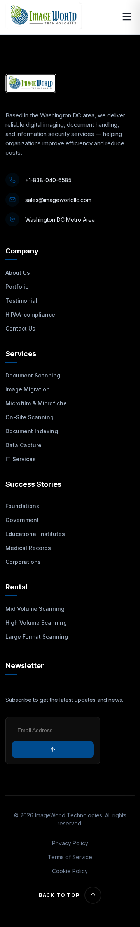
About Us (17, 272)
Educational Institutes (35, 534)
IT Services (20, 459)
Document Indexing (31, 431)
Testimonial (21, 300)
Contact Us (20, 328)
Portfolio (17, 286)
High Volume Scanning (36, 622)
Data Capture (23, 445)
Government (22, 520)
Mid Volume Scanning (35, 608)
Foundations (22, 506)
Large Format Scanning (36, 636)
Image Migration (27, 389)
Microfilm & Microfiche (36, 403)
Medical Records (28, 547)
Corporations (23, 561)
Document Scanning (32, 375)
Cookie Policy (70, 871)
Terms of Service (70, 857)
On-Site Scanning (29, 417)
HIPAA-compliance (30, 314)
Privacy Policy (70, 843)
